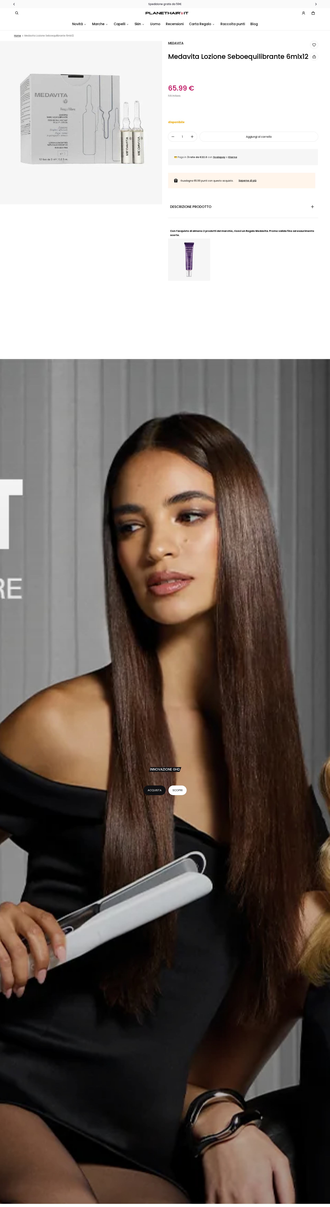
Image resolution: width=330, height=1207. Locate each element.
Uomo (155, 24)
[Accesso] (303, 13)
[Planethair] (167, 13)
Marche (98, 24)
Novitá (77, 24)
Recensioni (175, 24)
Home (17, 35)
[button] (17, 13)
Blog (254, 24)
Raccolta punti (233, 24)
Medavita (176, 43)
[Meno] (173, 136)
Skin (138, 24)
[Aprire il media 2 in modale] (81, 122)
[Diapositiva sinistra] (14, 4)
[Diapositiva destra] (316, 4)
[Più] (192, 136)
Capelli (119, 24)
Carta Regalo (200, 24)
